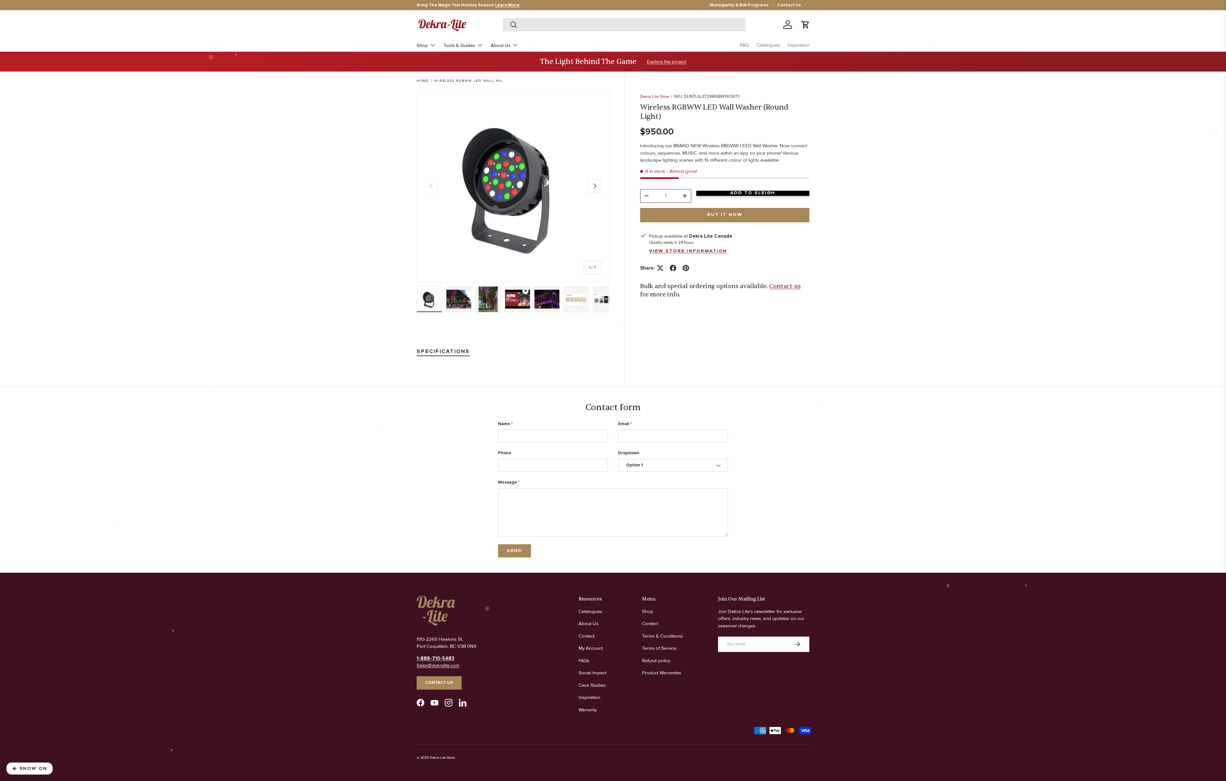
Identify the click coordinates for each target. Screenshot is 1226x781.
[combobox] (624, 24)
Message (507, 482)
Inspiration (798, 45)
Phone (504, 453)
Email (623, 423)
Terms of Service (659, 648)
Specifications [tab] (443, 351)
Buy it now (724, 214)
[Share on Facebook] (673, 268)
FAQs (584, 660)
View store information (688, 251)
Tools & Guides (459, 45)
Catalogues (768, 45)
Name (504, 423)
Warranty (588, 710)
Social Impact (592, 673)
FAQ (744, 45)
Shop (422, 45)
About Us (501, 45)
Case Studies (592, 685)
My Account (591, 648)
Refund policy (656, 660)
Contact (586, 636)
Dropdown (628, 453)
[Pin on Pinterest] (685, 268)
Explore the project (666, 62)
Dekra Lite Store (654, 96)
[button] (805, 25)
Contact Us (789, 5)
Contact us (784, 286)
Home (423, 80)
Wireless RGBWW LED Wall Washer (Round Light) (470, 80)
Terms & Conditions (662, 636)
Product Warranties (661, 673)
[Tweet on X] (660, 268)
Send (514, 550)
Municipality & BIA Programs (739, 5)
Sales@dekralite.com (438, 665)
